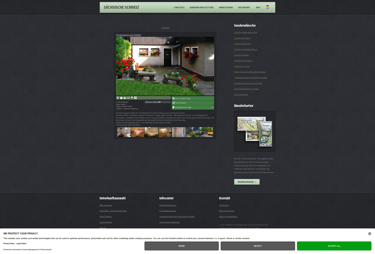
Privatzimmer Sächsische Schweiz (248, 83)
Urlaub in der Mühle (242, 43)
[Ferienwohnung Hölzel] (165, 66)
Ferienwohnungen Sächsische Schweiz (250, 77)
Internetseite (180, 102)
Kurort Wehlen (106, 222)
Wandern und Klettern (201, 7)
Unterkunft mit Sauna (243, 60)
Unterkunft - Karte (241, 66)
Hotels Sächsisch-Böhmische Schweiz (250, 71)
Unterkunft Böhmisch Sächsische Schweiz (177, 216)
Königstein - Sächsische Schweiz (113, 210)
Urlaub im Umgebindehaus (245, 49)
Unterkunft (244, 7)
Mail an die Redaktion (228, 216)
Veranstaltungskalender (169, 222)
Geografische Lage (183, 107)
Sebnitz (103, 227)
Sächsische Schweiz (121, 7)
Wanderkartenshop (246, 181)
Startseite (179, 7)
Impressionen (226, 7)
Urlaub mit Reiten (241, 55)
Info (258, 7)
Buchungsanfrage (183, 98)
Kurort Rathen (106, 216)
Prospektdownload (167, 210)
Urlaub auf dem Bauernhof (245, 32)
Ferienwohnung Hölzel (128, 35)
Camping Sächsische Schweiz (246, 88)
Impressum (224, 205)
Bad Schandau (106, 205)
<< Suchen (165, 27)
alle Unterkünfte (241, 94)
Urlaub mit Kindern (242, 38)
